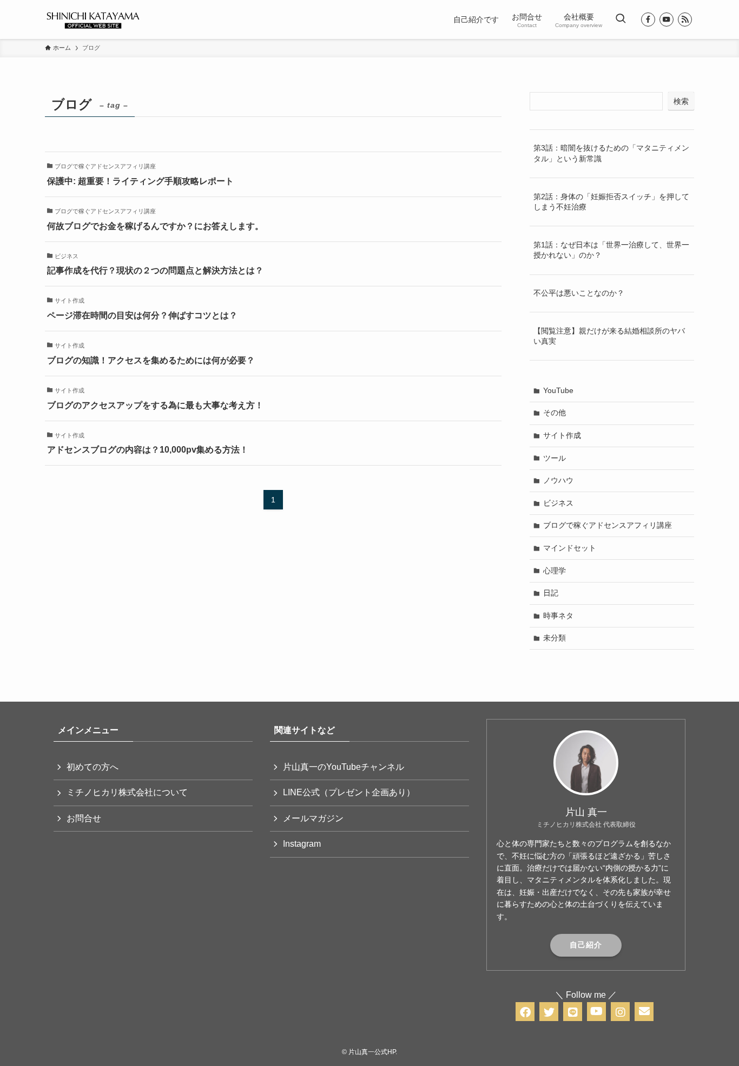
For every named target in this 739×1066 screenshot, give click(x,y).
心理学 (554, 570)
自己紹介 (586, 944)
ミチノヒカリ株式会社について (127, 792)
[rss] (685, 19)
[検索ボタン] (620, 19)
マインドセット (569, 548)
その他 (554, 412)
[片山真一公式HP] (93, 19)
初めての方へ (92, 766)
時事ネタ (558, 615)
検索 (681, 101)
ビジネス (558, 503)
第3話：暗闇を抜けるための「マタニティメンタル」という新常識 (611, 153)
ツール (554, 458)
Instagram (302, 843)
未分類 (554, 637)
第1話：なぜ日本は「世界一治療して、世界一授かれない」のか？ (611, 250)
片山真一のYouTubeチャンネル (343, 766)
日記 (550, 592)
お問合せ (84, 818)
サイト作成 (562, 435)
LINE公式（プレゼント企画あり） (349, 792)
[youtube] (666, 19)
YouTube (558, 390)
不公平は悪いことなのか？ (578, 293)
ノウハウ (558, 480)
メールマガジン (313, 818)
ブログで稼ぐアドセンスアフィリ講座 (607, 525)
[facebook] (648, 19)
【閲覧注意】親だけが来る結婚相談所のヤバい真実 (609, 336)
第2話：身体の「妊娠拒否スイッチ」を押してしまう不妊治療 (611, 202)
